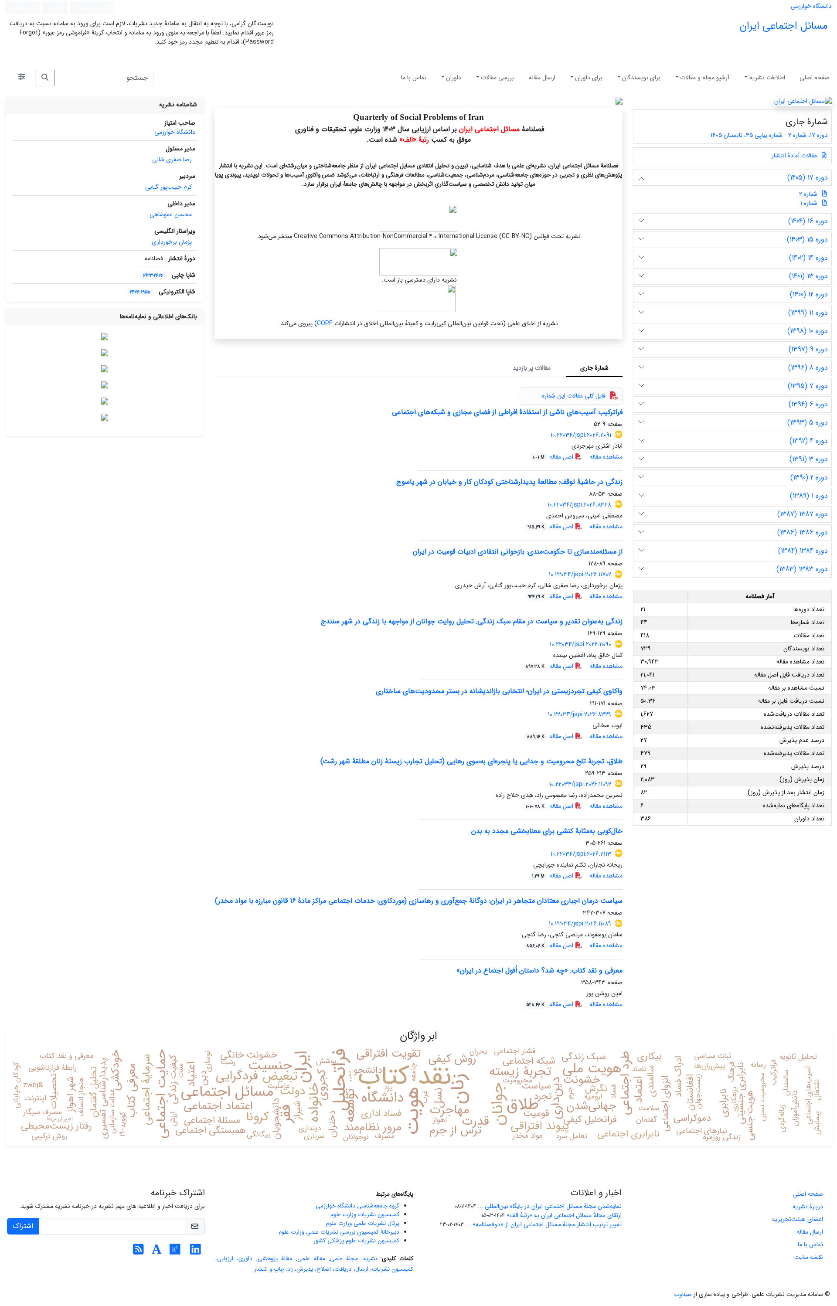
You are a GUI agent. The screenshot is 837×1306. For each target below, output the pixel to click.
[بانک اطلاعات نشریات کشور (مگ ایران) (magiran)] (104, 417)
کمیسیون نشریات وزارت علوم (364, 1214)
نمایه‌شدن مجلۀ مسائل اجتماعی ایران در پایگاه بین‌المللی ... (550, 1206)
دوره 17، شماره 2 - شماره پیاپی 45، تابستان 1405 (768, 135)
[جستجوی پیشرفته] (21, 78)
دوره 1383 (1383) (802, 569)
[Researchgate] (175, 1252)
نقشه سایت (808, 1257)
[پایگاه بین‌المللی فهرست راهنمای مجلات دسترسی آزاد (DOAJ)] (104, 352)
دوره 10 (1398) (807, 331)
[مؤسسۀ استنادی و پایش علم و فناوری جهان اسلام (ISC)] (104, 336)
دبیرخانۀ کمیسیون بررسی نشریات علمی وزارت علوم (339, 1232)
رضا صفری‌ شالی (172, 159)
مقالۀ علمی (311, 1258)
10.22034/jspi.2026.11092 (580, 784)
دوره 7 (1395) (808, 386)
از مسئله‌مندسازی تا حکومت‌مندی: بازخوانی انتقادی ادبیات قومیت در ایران (518, 551)
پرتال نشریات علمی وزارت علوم (362, 1223)
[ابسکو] (104, 385)
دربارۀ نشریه (808, 1206)
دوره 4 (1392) (808, 441)
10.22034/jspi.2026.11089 (580, 923)
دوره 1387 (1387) (802, 514)
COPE (325, 323)
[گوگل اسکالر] (104, 369)
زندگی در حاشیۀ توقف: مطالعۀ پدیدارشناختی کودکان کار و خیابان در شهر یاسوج (509, 481)
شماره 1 (808, 203)
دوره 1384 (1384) (803, 551)
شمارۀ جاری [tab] (594, 368)
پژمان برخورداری (172, 242)
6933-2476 (153, 275)
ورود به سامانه (91, 7)
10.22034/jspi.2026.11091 (581, 435)
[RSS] (138, 1252)
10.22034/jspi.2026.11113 (581, 854)
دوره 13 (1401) (808, 276)
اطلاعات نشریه (767, 77)
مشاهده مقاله (606, 457)
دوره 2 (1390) (809, 477)
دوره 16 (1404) (808, 221)
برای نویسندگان (641, 77)
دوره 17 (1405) (807, 177)
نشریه (370, 1258)
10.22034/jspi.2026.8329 (579, 714)
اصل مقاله (553, 457)
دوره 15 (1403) (807, 239)
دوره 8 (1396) (808, 368)
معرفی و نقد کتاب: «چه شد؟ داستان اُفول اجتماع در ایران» (539, 970)
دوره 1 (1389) (809, 496)
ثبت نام (57, 7)
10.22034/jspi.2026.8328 (579, 505)
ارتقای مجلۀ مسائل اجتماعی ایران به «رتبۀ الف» (564, 1215)
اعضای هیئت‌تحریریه (797, 1219)
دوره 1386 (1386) (802, 532)
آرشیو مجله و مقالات (704, 77)
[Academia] (157, 1252)
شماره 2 (808, 194)
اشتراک (23, 1226)
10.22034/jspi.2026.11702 (580, 574)
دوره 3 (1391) (808, 459)
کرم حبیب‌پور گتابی (168, 187)
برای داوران (588, 77)
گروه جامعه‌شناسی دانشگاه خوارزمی (357, 1206)
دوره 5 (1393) (807, 422)
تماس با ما (413, 77)
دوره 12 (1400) (809, 294)
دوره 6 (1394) (808, 404)
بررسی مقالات (497, 77)
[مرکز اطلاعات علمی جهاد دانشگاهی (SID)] (104, 401)
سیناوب (683, 1294)
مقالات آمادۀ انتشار (795, 155)
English (20, 7)
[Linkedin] (195, 1252)
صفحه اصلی (815, 77)
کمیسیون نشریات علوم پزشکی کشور (356, 1240)
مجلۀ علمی (344, 1258)
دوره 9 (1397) (808, 349)
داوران (453, 77)
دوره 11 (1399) (808, 313)
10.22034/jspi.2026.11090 (580, 644)
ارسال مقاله (542, 77)
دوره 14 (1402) (808, 258)
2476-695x (140, 292)
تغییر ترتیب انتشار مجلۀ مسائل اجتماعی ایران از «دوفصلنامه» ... (544, 1224)
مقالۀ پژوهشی (275, 1258)
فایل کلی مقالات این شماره (574, 396)
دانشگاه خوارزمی (811, 6)
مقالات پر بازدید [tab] (532, 368)
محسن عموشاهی (171, 214)
